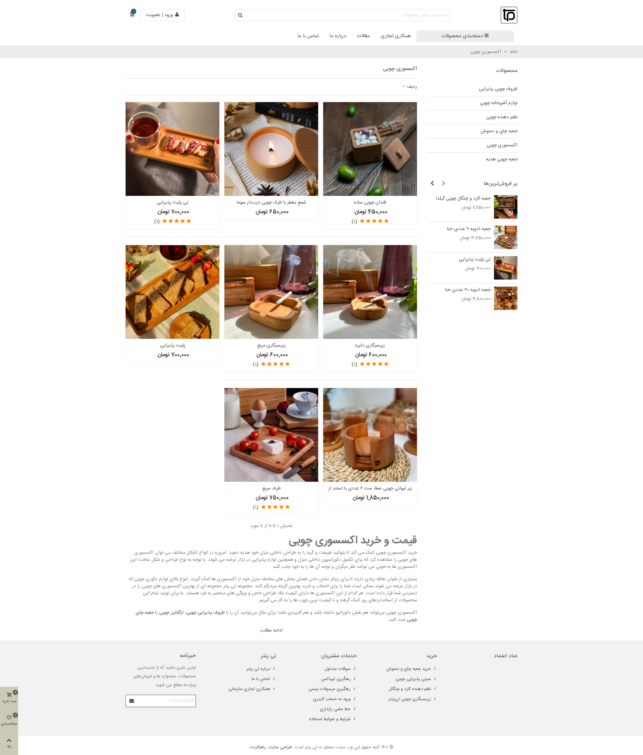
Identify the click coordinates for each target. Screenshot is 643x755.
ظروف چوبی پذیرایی (498, 89)
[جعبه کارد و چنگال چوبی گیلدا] (505, 207)
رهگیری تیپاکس (336, 679)
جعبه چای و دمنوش (499, 131)
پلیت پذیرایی (172, 345)
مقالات (363, 36)
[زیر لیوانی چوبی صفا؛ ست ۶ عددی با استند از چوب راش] (370, 435)
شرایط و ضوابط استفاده (330, 719)
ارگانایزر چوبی (171, 613)
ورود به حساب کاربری (332, 699)
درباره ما (338, 36)
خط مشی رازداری (335, 709)
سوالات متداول (338, 669)
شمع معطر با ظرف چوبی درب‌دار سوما (271, 202)
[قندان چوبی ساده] (370, 149)
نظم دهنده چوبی (501, 117)
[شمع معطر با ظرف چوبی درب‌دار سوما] (271, 149)
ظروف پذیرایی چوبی (205, 613)
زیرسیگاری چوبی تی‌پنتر (409, 699)
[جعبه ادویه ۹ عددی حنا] (505, 237)
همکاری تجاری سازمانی (249, 689)
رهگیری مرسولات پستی (329, 689)
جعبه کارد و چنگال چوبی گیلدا (463, 198)
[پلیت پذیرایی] (172, 292)
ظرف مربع (271, 488)
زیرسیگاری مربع (271, 345)
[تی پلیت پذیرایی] (505, 268)
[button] (443, 184)
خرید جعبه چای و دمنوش (408, 669)
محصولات (506, 70)
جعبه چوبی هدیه (501, 159)
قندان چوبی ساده (370, 202)
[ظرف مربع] (271, 435)
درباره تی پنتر (258, 669)
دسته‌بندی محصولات (462, 36)
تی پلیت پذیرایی (475, 259)
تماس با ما (308, 36)
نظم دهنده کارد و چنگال (410, 689)
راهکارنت (257, 747)
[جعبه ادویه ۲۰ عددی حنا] (505, 298)
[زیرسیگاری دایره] (370, 292)
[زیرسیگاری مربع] (271, 292)
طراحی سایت (280, 747)
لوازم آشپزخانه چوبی (498, 103)
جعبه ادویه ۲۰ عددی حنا (468, 290)
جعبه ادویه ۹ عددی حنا (469, 229)
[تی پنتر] (509, 15)
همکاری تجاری (396, 36)
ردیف (411, 86)
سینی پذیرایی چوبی (413, 679)
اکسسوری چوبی (502, 145)
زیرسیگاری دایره (370, 345)
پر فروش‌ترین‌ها (500, 183)
